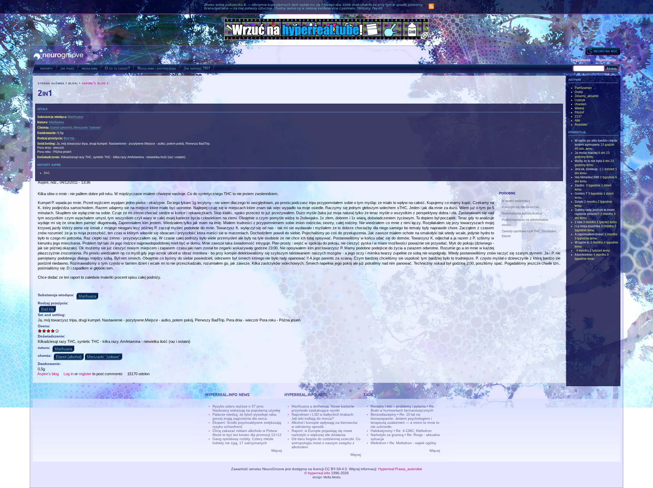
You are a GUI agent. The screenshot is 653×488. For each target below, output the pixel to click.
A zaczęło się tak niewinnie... (521, 207)
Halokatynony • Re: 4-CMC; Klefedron (401, 431)
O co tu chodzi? (117, 68)
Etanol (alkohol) (61, 127)
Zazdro (580, 185)
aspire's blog (94, 83)
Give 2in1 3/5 (48, 331)
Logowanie (580, 60)
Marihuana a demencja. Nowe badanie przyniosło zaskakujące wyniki (323, 408)
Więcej (276, 451)
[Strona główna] (58, 55)
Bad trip (69, 138)
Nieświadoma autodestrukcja (522, 213)
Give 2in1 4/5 (53, 331)
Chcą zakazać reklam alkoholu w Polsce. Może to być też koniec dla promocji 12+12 (246, 433)
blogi (73, 83)
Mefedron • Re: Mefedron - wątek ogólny (403, 443)
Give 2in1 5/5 (57, 331)
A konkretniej (584, 254)
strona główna (51, 83)
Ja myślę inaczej (586, 153)
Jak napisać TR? (197, 68)
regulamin (89, 68)
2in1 (47, 173)
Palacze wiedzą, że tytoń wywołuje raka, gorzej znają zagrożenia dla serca (244, 416)
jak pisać (67, 68)
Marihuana (75, 117)
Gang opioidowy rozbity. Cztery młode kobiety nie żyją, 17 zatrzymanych (242, 441)
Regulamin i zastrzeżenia (156, 68)
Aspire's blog (48, 374)
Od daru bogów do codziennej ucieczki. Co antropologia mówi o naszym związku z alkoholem (326, 443)
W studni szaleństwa (516, 201)
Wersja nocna (602, 51)
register (85, 374)
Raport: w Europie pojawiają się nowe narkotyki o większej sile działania (322, 433)
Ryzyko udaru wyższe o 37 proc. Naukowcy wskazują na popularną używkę (246, 408)
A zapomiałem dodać (589, 234)
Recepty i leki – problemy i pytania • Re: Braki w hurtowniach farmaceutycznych (403, 408)
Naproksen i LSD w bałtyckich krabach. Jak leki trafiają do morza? (323, 416)
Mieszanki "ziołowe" (87, 127)
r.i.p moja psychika (587, 226)
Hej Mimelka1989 (587, 177)
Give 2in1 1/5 (40, 331)
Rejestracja (606, 60)
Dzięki (579, 202)
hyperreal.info (319, 473)
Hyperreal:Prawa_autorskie (400, 469)
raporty (46, 68)
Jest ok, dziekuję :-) (588, 169)
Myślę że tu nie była (588, 161)
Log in (68, 374)
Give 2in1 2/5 (44, 331)
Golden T (581, 193)
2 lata (578, 222)
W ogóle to (582, 242)
